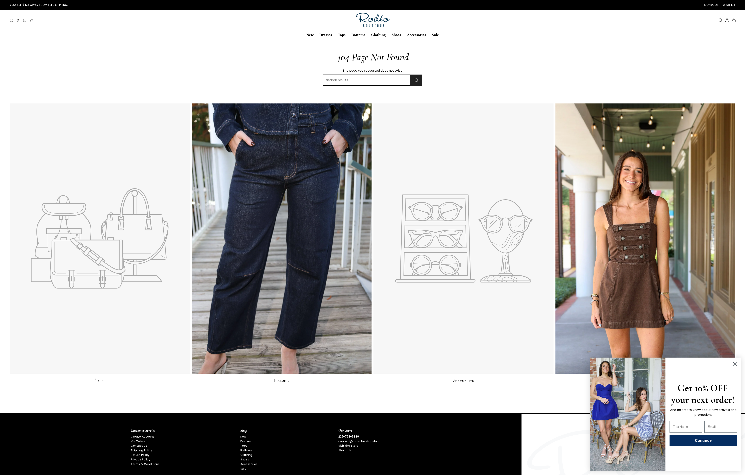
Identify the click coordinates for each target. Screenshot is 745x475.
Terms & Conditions (145, 464)
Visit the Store (348, 446)
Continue (703, 440)
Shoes (244, 459)
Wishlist (729, 5)
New (243, 437)
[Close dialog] (735, 364)
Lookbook (711, 5)
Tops (243, 446)
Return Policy (140, 455)
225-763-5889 (348, 437)
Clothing (246, 455)
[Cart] (733, 20)
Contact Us (139, 446)
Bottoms (246, 450)
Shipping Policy (141, 450)
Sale (243, 469)
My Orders (138, 441)
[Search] (416, 80)
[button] (309, 35)
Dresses (246, 441)
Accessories (249, 464)
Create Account (142, 437)
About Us (344, 450)
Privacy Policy (140, 459)
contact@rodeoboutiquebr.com (361, 441)
